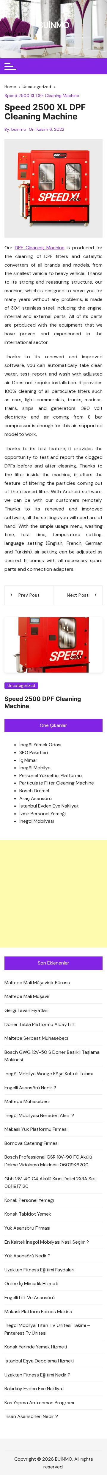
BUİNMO (53, 25)
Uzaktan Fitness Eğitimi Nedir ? (37, 1375)
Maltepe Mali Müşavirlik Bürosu (37, 982)
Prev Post (29, 595)
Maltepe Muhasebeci (27, 1101)
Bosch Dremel (34, 791)
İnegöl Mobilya (35, 768)
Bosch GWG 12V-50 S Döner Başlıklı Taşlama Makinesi (52, 1056)
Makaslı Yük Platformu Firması (35, 1129)
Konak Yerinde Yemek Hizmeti (35, 1347)
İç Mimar (28, 760)
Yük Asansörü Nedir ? (27, 1256)
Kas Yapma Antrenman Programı (39, 1402)
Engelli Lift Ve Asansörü (29, 1297)
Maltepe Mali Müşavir (27, 996)
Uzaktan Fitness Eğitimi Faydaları (39, 1270)
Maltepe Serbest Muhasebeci (36, 1038)
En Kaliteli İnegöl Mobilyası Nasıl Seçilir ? (46, 1242)
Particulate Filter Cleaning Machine (56, 783)
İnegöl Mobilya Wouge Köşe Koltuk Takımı (48, 1074)
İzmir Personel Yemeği (42, 813)
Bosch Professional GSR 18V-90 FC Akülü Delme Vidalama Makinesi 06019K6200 (48, 1161)
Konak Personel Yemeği (29, 1200)
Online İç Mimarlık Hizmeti (31, 1283)
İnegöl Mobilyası (36, 821)
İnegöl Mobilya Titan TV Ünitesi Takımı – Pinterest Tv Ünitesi (47, 1329)
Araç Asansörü (35, 798)
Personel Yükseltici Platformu (50, 775)
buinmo (18, 129)
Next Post (78, 595)
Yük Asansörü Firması (27, 1228)
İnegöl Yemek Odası (40, 745)
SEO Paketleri (33, 752)
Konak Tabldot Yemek (27, 1214)
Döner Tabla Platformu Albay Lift (39, 1024)
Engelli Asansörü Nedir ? (30, 1088)
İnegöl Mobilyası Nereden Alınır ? (39, 1115)
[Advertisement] (53, 894)
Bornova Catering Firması (31, 1143)
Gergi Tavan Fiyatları (26, 1010)
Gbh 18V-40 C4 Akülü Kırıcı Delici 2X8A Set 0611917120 (50, 1183)
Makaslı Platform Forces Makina (38, 1311)
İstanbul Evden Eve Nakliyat (49, 806)
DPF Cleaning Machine (39, 247)
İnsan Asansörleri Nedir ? (31, 1416)
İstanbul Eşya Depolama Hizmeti (39, 1361)
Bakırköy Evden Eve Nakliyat (34, 1388)
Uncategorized (21, 685)
